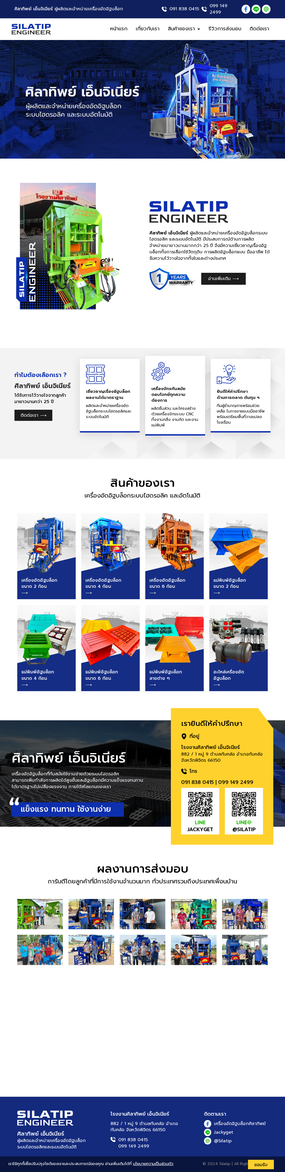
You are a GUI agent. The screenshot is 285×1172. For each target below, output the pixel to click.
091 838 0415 (184, 9)
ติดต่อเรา (259, 29)
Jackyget (223, 1132)
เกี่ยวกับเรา (147, 29)
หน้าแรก (118, 29)
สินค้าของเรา (182, 29)
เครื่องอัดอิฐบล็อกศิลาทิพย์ (240, 1123)
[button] (21, 99)
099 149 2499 (218, 9)
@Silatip (223, 1141)
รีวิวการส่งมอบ (224, 29)
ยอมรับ (260, 1164)
